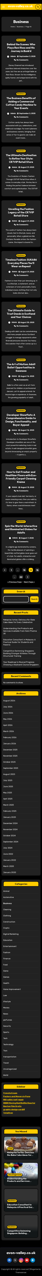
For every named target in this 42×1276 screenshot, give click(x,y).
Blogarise (34, 1269)
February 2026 (10, 737)
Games (6, 977)
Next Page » (29, 582)
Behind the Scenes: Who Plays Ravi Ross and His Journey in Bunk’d (21, 48)
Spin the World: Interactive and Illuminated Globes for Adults (21, 529)
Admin (13, 56)
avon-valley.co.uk (20, 6)
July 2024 (7, 848)
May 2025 (7, 793)
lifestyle (7, 1001)
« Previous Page (14, 582)
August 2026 (9, 701)
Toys (5, 1051)
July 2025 (7, 780)
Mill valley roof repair (13, 1100)
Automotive (8, 897)
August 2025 (9, 774)
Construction (9, 922)
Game (5, 971)
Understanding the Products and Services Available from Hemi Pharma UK (20, 631)
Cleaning (7, 909)
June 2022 (8, 854)
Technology (8, 1044)
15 (37, 570)
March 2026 (8, 731)
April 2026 (8, 725)
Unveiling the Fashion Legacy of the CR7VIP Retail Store (21, 212)
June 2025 (8, 786)
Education (7, 940)
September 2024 (10, 842)
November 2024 (10, 829)
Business (21, 40)
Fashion (6, 952)
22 (21, 577)
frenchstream (10, 1093)
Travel (6, 1063)
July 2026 (7, 707)
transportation (9, 1057)
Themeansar (20, 1272)
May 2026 (7, 719)
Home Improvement (12, 989)
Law (5, 995)
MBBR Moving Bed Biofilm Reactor (19, 1103)
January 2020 (9, 872)
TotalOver (8, 1113)
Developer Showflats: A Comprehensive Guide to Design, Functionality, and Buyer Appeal (21, 419)
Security (7, 1026)
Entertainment (10, 946)
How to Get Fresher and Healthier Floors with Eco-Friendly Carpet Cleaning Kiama (21, 477)
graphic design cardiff (14, 1109)
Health (6, 983)
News (5, 1014)
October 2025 (9, 762)
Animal (6, 891)
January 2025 (9, 817)
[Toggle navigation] (3, 6)
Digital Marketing (11, 934)
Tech (5, 1038)
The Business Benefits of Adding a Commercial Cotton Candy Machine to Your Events (21, 103)
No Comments (22, 60)
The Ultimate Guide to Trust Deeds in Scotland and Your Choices (21, 314)
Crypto (6, 928)
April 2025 (7, 799)
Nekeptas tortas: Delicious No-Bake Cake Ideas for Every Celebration (20, 1155)
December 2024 (10, 823)
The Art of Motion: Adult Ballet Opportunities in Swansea (21, 367)
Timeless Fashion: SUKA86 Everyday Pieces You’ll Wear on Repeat (21, 263)
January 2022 (9, 860)
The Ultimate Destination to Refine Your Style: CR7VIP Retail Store (21, 158)
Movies (6, 1008)
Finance (6, 959)
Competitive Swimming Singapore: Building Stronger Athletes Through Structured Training (19, 653)
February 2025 (9, 811)
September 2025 (10, 768)
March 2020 (8, 866)
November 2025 (10, 756)
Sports (6, 1032)
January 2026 (9, 744)
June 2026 (8, 713)
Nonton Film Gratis (12, 1106)
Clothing (7, 916)
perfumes (7, 1020)
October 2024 (9, 836)
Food (5, 965)
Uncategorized (10, 1069)
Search (21, 591)
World (5, 1075)
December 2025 (10, 750)
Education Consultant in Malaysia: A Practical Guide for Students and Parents (19, 642)
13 (24, 570)
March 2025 (8, 805)
